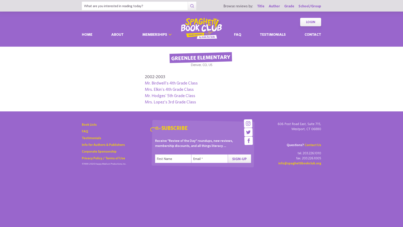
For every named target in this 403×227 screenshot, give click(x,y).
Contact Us (313, 145)
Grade (289, 6)
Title (260, 6)
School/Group (309, 6)
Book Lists (89, 124)
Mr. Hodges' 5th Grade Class (170, 95)
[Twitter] (248, 132)
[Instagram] (248, 123)
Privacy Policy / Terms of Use (103, 158)
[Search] (192, 6)
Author (274, 6)
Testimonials (273, 34)
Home (87, 34)
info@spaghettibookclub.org (299, 163)
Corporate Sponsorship (99, 151)
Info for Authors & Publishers (103, 144)
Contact (313, 34)
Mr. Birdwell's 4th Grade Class (171, 83)
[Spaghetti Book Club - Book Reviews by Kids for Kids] (201, 28)
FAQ (85, 131)
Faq (237, 34)
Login (310, 22)
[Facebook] (248, 140)
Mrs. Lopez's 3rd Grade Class (170, 101)
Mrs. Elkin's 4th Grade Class (169, 89)
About (117, 34)
